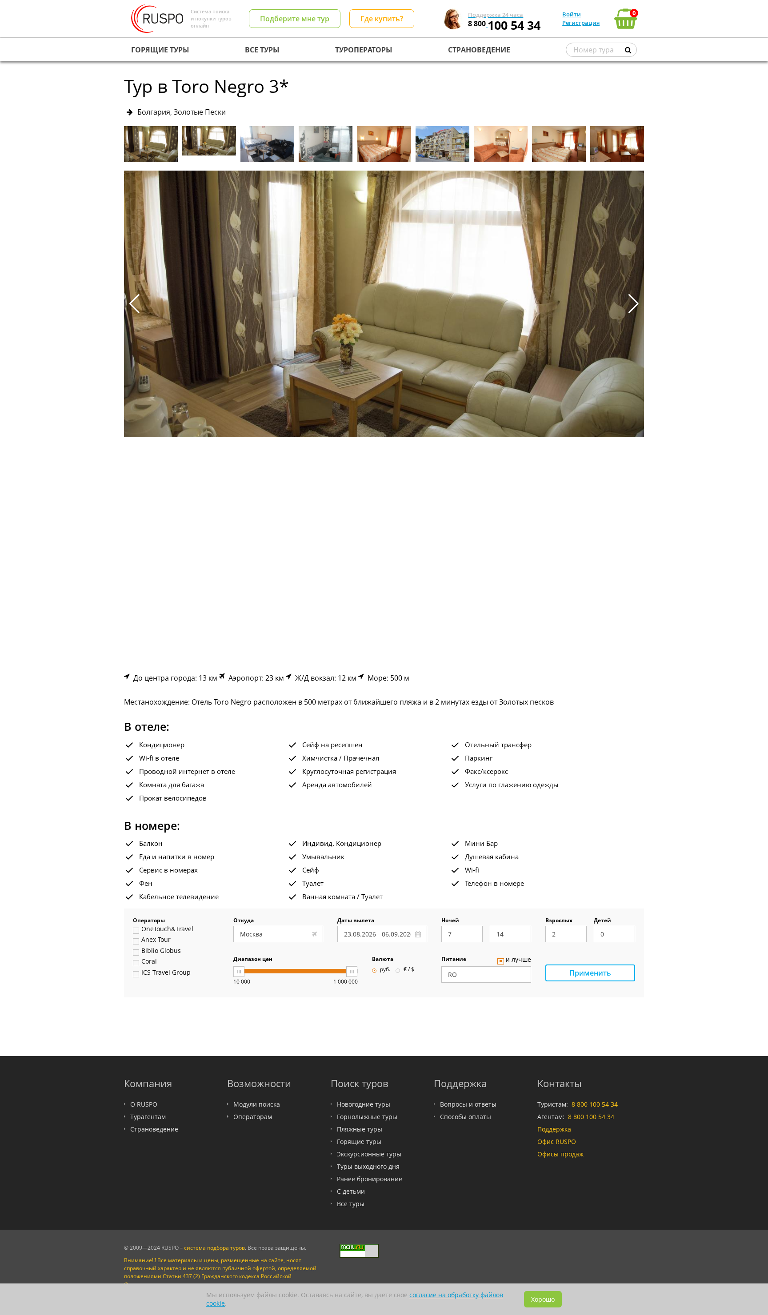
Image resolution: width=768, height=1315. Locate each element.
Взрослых (558, 921)
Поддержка (554, 1129)
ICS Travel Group (166, 972)
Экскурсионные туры (369, 1154)
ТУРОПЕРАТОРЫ (363, 50)
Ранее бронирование (369, 1179)
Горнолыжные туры (367, 1116)
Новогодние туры (363, 1104)
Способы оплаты (465, 1116)
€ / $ (409, 970)
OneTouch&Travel (167, 929)
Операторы (149, 921)
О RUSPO (143, 1104)
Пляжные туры (359, 1129)
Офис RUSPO (556, 1141)
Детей (602, 921)
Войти (571, 14)
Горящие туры (359, 1141)
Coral (149, 961)
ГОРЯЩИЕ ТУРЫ (160, 50)
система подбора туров (214, 1247)
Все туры (350, 1203)
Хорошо (543, 1299)
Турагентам (148, 1116)
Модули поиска (256, 1104)
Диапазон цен (252, 959)
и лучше (518, 960)
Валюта (382, 959)
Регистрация (581, 23)
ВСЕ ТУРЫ (262, 50)
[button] (634, 304)
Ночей (450, 921)
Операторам (252, 1116)
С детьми (351, 1191)
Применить (590, 973)
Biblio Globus (161, 951)
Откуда (243, 921)
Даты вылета (355, 921)
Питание (453, 959)
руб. (385, 970)
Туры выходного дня (368, 1166)
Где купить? (381, 19)
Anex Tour (156, 940)
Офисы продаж (560, 1154)
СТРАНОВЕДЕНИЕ (479, 50)
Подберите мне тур (294, 19)
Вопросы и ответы (468, 1104)
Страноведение (154, 1129)
